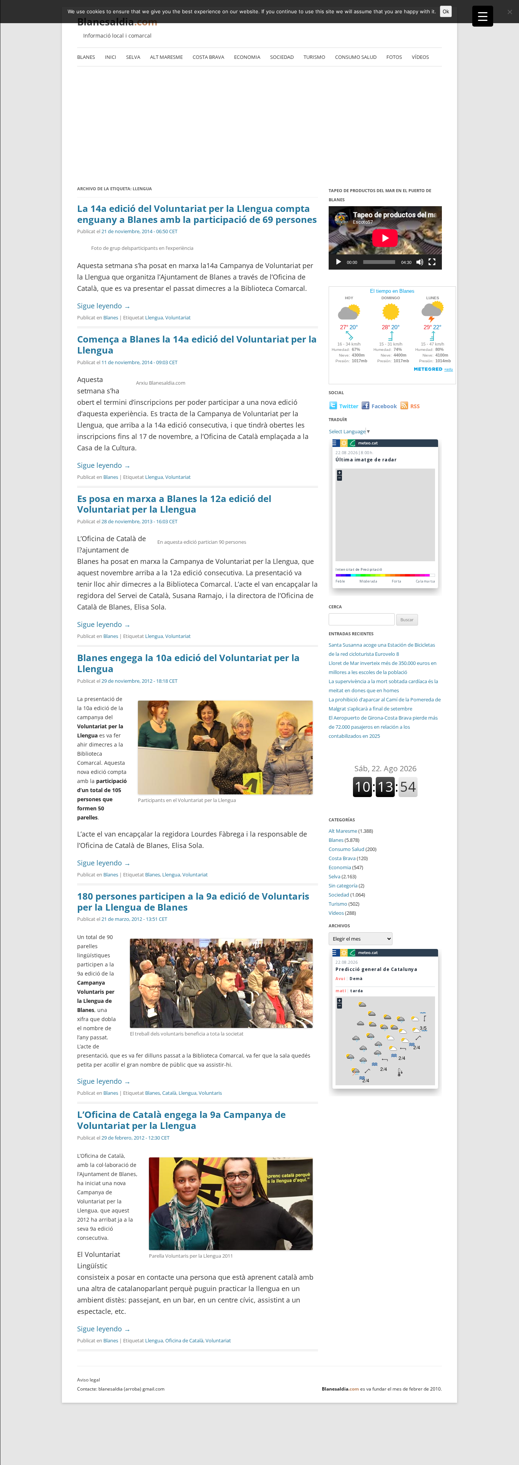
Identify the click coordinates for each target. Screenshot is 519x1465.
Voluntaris (210, 1092)
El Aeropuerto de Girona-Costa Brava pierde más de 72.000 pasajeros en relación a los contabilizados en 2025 (383, 726)
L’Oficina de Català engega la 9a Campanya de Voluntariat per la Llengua (181, 1120)
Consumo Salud (356, 57)
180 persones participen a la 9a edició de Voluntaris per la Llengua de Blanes (193, 901)
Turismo (314, 57)
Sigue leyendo (104, 305)
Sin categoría (343, 885)
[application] (385, 238)
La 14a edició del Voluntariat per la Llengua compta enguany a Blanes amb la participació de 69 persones (197, 214)
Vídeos (420, 57)
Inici (110, 57)
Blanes (86, 57)
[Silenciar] (420, 262)
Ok (446, 11)
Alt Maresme (166, 57)
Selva (133, 57)
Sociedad (282, 57)
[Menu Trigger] (482, 16)
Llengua (154, 317)
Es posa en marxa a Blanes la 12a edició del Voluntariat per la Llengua (174, 504)
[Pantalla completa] (432, 262)
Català (169, 1092)
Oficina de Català (184, 1340)
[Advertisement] (259, 123)
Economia (247, 57)
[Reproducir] (338, 262)
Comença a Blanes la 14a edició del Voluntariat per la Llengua (197, 344)
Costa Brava (208, 57)
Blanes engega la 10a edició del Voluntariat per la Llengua (188, 663)
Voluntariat (178, 317)
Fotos (394, 57)
